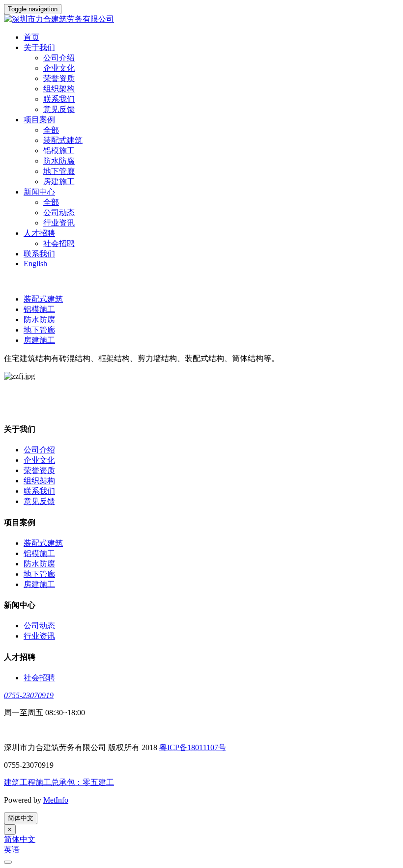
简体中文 (20, 818)
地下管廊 (59, 171)
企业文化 (59, 68)
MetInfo (55, 800)
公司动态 (59, 212)
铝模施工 (59, 150)
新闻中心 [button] (39, 192)
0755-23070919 (29, 695)
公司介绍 (59, 58)
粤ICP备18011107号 (192, 747)
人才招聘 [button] (39, 233)
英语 (12, 849)
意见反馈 (59, 109)
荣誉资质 (59, 78)
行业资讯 (59, 223)
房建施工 (59, 181)
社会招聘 (59, 243)
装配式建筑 (63, 140)
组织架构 (59, 88)
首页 (31, 37)
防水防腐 (59, 161)
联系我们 (59, 99)
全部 (51, 130)
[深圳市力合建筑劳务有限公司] (201, 19)
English (35, 263)
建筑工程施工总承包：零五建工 (59, 782)
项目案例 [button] (39, 119)
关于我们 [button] (39, 47)
